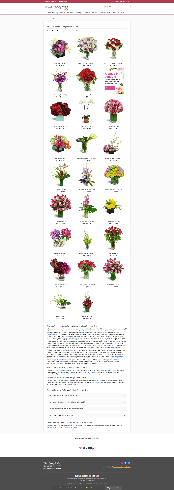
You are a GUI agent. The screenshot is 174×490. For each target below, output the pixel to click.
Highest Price (66, 31)
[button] (169, 482)
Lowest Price (75, 31)
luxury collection (115, 347)
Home (45, 19)
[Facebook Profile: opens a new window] (125, 463)
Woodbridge (50, 427)
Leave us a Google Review (121, 467)
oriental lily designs (90, 372)
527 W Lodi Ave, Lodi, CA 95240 (53, 465)
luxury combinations (68, 374)
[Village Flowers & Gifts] (57, 7)
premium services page (96, 382)
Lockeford (74, 427)
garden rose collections (58, 370)
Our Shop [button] (121, 13)
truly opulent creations (106, 340)
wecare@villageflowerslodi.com (52, 468)
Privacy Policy (80, 483)
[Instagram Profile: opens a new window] (121, 463)
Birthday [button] (78, 13)
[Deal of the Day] (113, 81)
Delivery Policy (103, 483)
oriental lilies (91, 334)
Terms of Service (71, 483)
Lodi (121, 425)
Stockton (67, 427)
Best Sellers (56, 31)
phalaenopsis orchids (53, 334)
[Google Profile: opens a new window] (129, 463)
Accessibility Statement (92, 483)
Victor (56, 427)
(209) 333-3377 (48, 467)
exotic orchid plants (61, 360)
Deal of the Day (53, 13)
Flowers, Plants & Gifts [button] (108, 13)
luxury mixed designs (116, 356)
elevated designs (93, 340)
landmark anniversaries (75, 338)
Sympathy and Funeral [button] (91, 13)
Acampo (61, 427)
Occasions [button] (70, 13)
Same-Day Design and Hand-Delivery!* (56, 1)
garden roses (83, 332)
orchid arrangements (112, 370)
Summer (62, 13)
